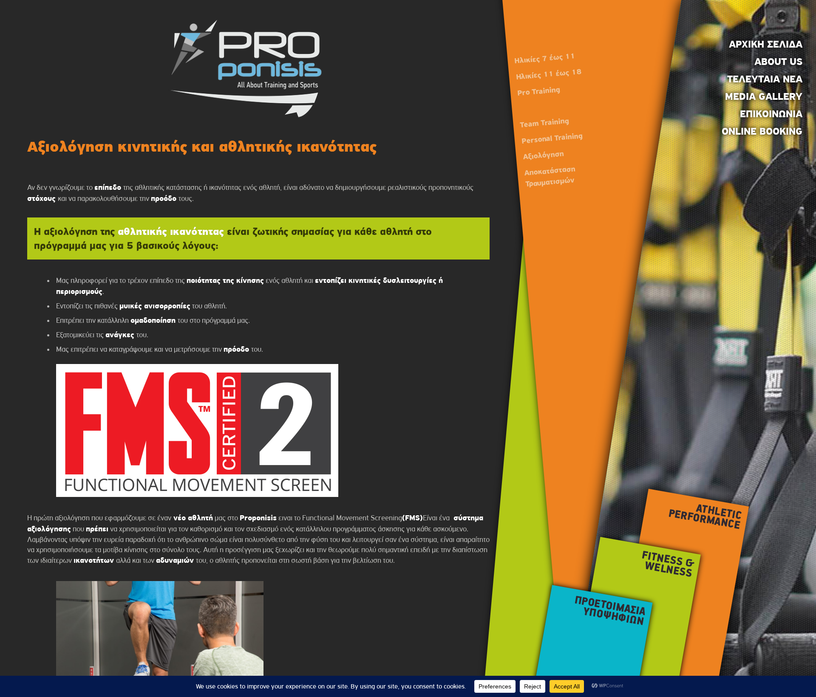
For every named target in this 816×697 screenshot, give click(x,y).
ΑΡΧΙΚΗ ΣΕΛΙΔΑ (765, 44)
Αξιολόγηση (543, 155)
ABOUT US (778, 62)
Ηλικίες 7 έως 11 (544, 58)
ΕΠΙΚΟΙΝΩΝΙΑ (771, 114)
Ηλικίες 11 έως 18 (549, 74)
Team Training (544, 122)
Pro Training (538, 91)
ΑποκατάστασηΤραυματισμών (549, 176)
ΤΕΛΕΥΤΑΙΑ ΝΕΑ (764, 79)
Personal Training (552, 138)
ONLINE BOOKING (762, 131)
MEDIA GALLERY (763, 96)
